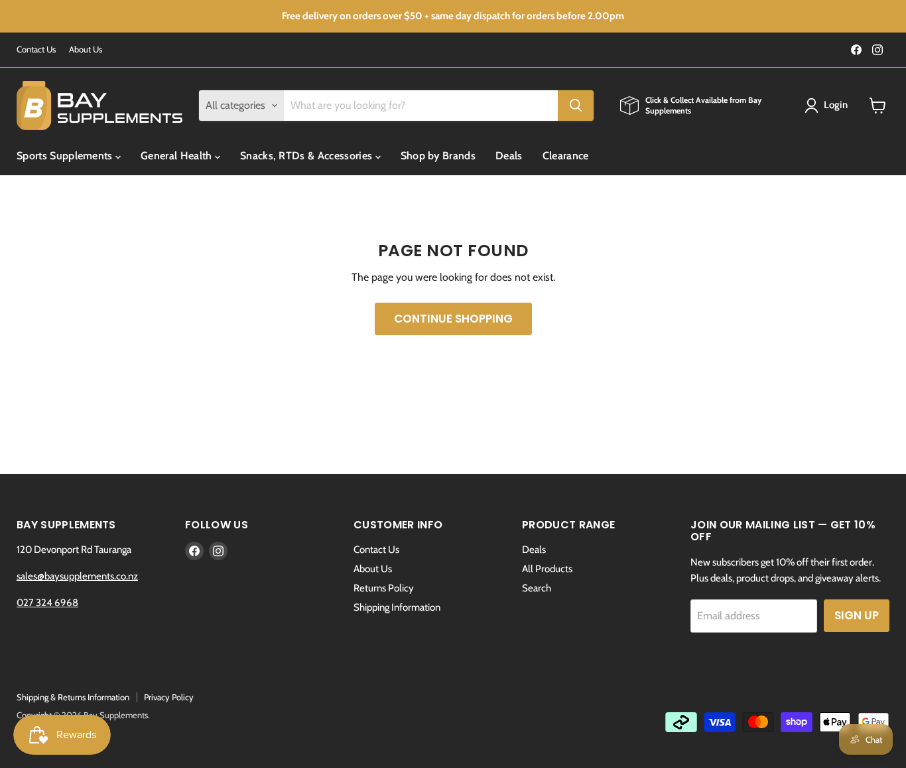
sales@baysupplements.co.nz (77, 576)
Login (836, 105)
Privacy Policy (169, 697)
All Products (547, 569)
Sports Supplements (66, 155)
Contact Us (36, 49)
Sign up (856, 615)
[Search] (576, 105)
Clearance (566, 155)
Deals (509, 155)
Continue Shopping (453, 319)
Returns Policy (384, 588)
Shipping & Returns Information (73, 697)
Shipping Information (397, 607)
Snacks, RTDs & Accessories (307, 155)
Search (536, 588)
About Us (85, 49)
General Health (178, 155)
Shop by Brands (438, 155)
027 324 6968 (47, 603)
